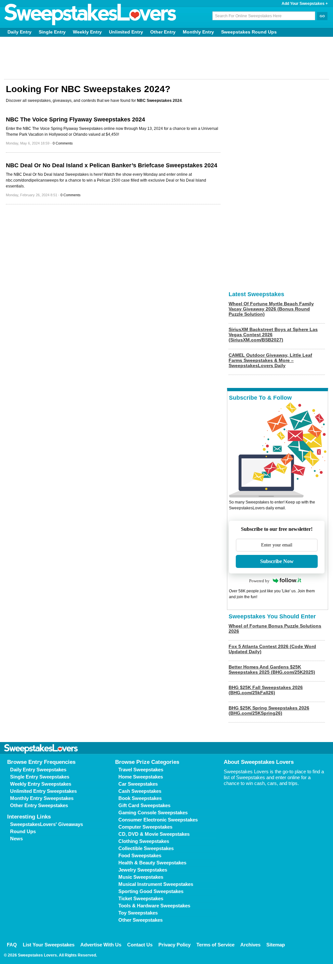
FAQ (12, 944)
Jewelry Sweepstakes (142, 870)
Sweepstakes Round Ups (249, 31)
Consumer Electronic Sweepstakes (158, 819)
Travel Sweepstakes (140, 769)
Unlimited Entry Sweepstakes (43, 791)
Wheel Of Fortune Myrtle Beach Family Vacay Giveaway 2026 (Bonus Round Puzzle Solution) (271, 309)
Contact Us (140, 944)
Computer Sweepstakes (145, 827)
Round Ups (23, 831)
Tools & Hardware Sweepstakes (154, 905)
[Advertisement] (166, 58)
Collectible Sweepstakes (146, 848)
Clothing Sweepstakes (143, 841)
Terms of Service (215, 944)
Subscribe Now (277, 561)
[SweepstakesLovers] (90, 14)
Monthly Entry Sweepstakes (41, 798)
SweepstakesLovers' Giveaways (46, 824)
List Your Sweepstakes (48, 944)
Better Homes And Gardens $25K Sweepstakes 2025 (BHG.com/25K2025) (272, 669)
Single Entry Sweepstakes (39, 776)
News (16, 838)
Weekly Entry (87, 31)
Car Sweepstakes (138, 784)
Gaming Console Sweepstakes (153, 812)
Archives (250, 944)
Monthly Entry (198, 31)
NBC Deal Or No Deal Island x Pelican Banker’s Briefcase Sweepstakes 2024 (111, 165)
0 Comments (63, 143)
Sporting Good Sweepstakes (150, 891)
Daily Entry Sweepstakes (38, 769)
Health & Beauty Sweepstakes (152, 862)
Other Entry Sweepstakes (39, 805)
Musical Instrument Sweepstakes (155, 884)
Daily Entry (19, 31)
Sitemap (275, 944)
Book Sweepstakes (140, 798)
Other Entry (163, 31)
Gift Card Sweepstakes (144, 805)
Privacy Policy (174, 944)
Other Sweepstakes (140, 920)
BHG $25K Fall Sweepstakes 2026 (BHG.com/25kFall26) (266, 690)
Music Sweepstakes (140, 877)
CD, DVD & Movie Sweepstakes (154, 834)
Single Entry (52, 31)
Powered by (259, 580)
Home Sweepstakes (140, 776)
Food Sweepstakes (139, 855)
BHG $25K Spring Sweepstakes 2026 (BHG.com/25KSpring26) (269, 710)
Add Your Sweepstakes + (305, 3)
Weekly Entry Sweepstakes (40, 784)
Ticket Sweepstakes (140, 898)
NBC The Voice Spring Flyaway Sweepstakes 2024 (75, 119)
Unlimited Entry (126, 31)
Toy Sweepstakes (138, 913)
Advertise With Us (100, 944)
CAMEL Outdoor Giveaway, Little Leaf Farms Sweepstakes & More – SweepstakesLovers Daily (270, 360)
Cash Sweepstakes (139, 791)
